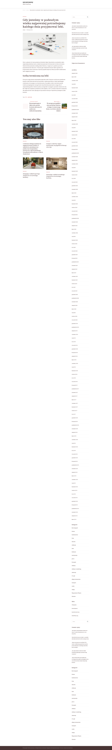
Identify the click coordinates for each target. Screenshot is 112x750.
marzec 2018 (74, 374)
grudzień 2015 (75, 457)
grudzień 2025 (75, 102)
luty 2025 (74, 138)
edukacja (74, 545)
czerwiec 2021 (75, 276)
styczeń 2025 (74, 142)
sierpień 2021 (74, 269)
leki (26, 97)
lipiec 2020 (74, 309)
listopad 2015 (75, 461)
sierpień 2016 (74, 432)
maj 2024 (74, 167)
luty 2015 (74, 494)
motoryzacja (74, 555)
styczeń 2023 (74, 211)
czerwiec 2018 (75, 363)
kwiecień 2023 (75, 203)
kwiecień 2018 (75, 370)
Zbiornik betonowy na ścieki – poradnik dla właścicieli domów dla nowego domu (80, 33)
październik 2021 (75, 261)
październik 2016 (75, 425)
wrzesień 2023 (75, 189)
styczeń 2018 (74, 381)
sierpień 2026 (74, 73)
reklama (73, 565)
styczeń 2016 (74, 454)
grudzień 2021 (75, 254)
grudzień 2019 (75, 323)
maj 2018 (74, 367)
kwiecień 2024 (75, 171)
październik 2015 (75, 465)
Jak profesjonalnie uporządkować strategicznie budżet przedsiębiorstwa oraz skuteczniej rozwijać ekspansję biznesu (80, 55)
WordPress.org (75, 615)
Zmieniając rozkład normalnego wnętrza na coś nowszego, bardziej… (55, 176)
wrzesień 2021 (75, 265)
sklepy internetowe (76, 579)
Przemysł (74, 562)
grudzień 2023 (75, 185)
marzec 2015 (74, 490)
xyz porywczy (28, 2)
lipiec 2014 (74, 519)
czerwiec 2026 (75, 80)
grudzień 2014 (75, 501)
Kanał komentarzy (75, 612)
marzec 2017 (74, 410)
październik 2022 (75, 218)
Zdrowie (74, 596)
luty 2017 (74, 414)
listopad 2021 (75, 258)
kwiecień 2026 (75, 87)
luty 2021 (74, 287)
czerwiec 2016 (75, 439)
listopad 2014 (75, 504)
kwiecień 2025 (75, 131)
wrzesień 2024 (75, 156)
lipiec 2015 (74, 475)
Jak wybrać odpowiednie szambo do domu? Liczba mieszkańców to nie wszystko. (79, 28)
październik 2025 (75, 109)
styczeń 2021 (74, 290)
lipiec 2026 (74, 76)
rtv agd (73, 575)
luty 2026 (74, 95)
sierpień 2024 (74, 160)
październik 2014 (75, 508)
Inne (73, 548)
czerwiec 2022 (75, 232)
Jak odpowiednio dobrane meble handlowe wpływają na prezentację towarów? (79, 48)
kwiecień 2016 (75, 446)
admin (24, 29)
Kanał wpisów (75, 608)
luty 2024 (74, 178)
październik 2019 (75, 327)
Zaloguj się (74, 604)
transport (74, 582)
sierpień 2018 (74, 356)
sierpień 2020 (74, 305)
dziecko (73, 541)
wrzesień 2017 (75, 392)
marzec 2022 (74, 243)
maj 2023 (74, 200)
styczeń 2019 (74, 345)
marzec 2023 (74, 207)
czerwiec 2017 (75, 403)
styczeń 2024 (74, 182)
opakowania (29, 97)
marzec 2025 (74, 134)
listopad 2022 (75, 214)
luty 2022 (74, 247)
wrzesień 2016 (75, 428)
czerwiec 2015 (75, 479)
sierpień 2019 (74, 330)
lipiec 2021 (74, 272)
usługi (24, 16)
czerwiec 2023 (75, 196)
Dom (73, 538)
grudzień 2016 (75, 417)
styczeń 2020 (74, 319)
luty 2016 (74, 450)
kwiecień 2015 (75, 486)
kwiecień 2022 (75, 240)
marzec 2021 (74, 283)
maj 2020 (74, 312)
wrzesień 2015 (75, 468)
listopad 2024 (75, 149)
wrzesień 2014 (75, 512)
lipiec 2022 (74, 229)
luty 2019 (74, 341)
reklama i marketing (76, 569)
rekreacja (74, 572)
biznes (73, 531)
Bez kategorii (75, 528)
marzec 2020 (74, 316)
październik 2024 (75, 153)
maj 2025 (74, 127)
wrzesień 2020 (75, 301)
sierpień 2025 (74, 116)
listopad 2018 (75, 352)
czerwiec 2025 (75, 124)
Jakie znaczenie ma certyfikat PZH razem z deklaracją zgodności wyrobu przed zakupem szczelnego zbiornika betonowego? (80, 40)
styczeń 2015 (74, 497)
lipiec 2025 (74, 120)
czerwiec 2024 (75, 163)
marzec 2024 (74, 174)
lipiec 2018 (74, 359)
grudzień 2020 (75, 294)
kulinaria (74, 552)
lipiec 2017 (74, 399)
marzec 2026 (74, 91)
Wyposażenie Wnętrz (76, 593)
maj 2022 (74, 236)
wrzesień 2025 (75, 113)
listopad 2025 (75, 105)
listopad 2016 (75, 421)
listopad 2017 (75, 385)
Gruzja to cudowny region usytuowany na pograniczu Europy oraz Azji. (56, 145)
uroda (73, 586)
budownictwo (75, 534)
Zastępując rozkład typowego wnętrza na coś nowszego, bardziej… (31, 175)
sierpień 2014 (74, 515)
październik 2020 (75, 298)
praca (73, 558)
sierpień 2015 (74, 472)
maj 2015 (74, 483)
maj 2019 (74, 338)
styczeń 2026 (74, 98)
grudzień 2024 (75, 145)
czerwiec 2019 (75, 334)
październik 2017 (75, 388)
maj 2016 (74, 443)
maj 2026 (74, 84)
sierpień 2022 (74, 225)
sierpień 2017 (74, 396)
